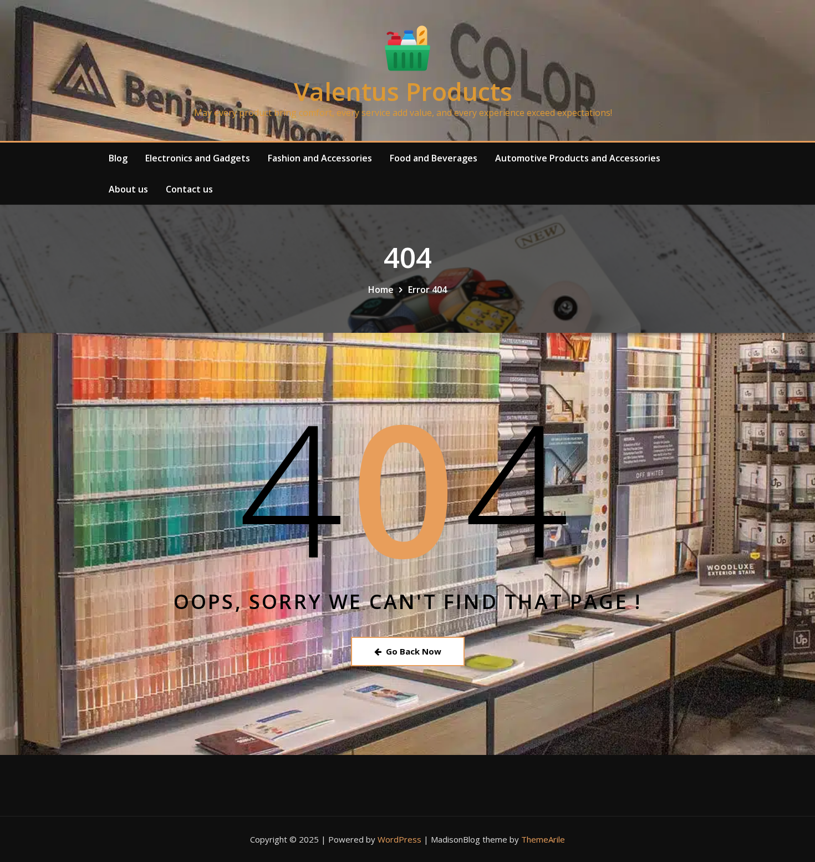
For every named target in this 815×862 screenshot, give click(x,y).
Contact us (189, 189)
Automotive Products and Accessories (577, 158)
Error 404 (427, 289)
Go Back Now (413, 651)
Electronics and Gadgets (197, 158)
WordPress (399, 839)
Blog (118, 158)
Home (381, 289)
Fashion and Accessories (320, 158)
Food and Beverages (433, 158)
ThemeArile (543, 839)
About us (128, 189)
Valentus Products (403, 91)
